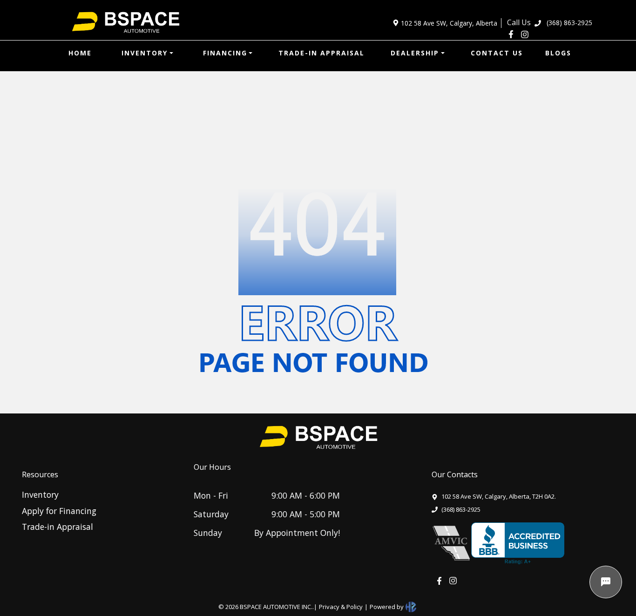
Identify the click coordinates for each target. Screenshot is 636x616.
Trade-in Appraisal (57, 526)
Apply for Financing (59, 510)
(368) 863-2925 (569, 22)
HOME (80, 52)
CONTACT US (497, 52)
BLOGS (558, 52)
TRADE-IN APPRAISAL (321, 52)
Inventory (40, 494)
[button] (147, 52)
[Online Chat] (605, 582)
